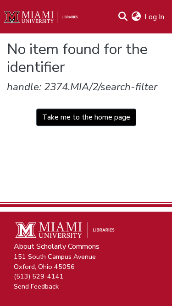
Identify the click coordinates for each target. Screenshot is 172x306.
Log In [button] (154, 17)
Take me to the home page (86, 117)
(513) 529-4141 (39, 276)
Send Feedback (36, 285)
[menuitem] (136, 16)
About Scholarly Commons (57, 246)
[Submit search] (122, 16)
